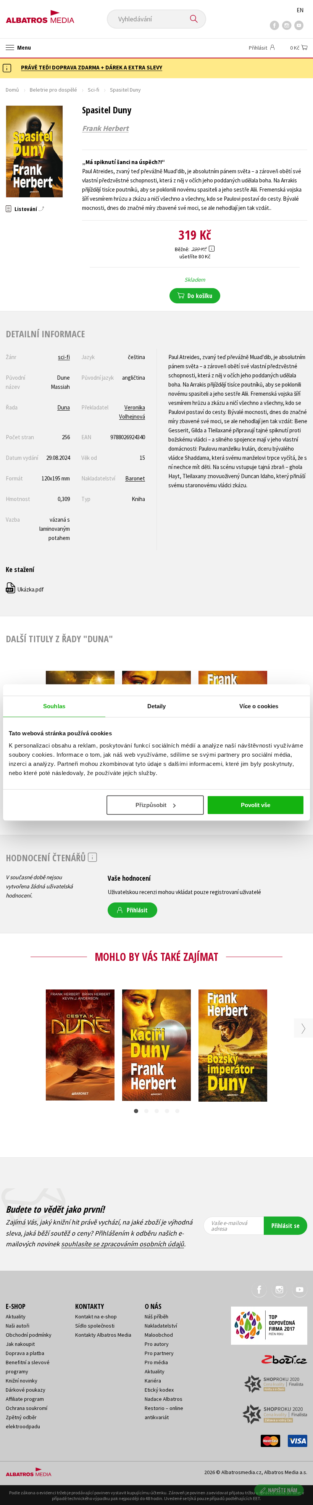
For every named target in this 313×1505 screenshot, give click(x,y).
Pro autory (157, 1344)
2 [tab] (146, 1111)
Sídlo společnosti (95, 1325)
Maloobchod (159, 1334)
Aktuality (16, 1316)
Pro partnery (159, 1353)
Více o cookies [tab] (258, 706)
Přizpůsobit (151, 805)
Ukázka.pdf (25, 589)
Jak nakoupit (20, 1344)
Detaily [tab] (156, 706)
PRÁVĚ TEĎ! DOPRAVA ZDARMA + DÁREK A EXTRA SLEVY (91, 67)
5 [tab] (177, 1111)
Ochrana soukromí (26, 1408)
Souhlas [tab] (54, 706)
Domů (12, 89)
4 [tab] (167, 1111)
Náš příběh (156, 1316)
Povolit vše (255, 805)
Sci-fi (93, 89)
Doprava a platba (25, 1353)
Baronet (135, 478)
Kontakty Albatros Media (103, 1334)
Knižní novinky (21, 1380)
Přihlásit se (285, 1225)
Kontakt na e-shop (96, 1316)
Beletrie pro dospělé (53, 89)
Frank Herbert (105, 128)
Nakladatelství (161, 1325)
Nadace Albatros (163, 1398)
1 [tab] (136, 1111)
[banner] (40, 14)
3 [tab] (157, 1111)
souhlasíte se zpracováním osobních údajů (122, 1243)
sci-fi (64, 357)
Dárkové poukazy (25, 1389)
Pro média (156, 1362)
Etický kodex (159, 1389)
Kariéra (153, 1380)
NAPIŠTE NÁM (282, 1490)
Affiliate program (25, 1398)
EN (300, 10)
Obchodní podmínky (29, 1334)
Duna (63, 407)
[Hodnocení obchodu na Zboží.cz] (280, 1356)
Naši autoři (17, 1325)
